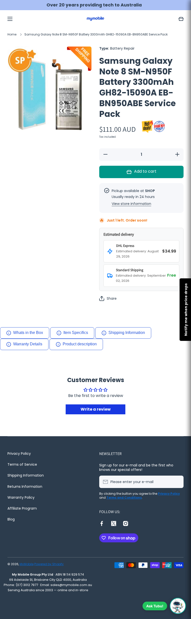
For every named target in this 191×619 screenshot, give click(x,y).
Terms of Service (22, 464)
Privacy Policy (19, 453)
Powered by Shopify (49, 564)
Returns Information (24, 486)
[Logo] (95, 19)
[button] (181, 18)
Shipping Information (126, 332)
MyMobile (27, 564)
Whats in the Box (28, 332)
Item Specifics (75, 332)
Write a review (96, 409)
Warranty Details (27, 344)
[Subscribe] (177, 482)
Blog (11, 519)
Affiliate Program (22, 508)
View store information (131, 203)
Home (11, 34)
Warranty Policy (21, 497)
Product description (80, 344)
